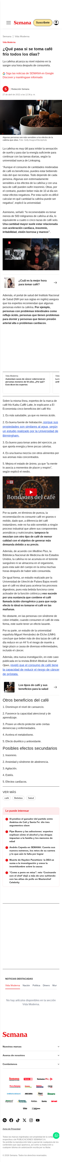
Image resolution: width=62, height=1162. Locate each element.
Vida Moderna (22, 36)
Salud (31, 798)
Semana (7, 36)
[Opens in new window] (11, 1120)
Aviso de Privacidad (15, 1129)
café (6, 798)
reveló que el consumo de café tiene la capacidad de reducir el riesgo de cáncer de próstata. (31, 670)
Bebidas (18, 798)
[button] (31, 492)
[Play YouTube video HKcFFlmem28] (31, 492)
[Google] (5, 1120)
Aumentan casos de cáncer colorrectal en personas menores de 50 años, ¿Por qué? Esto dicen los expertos (25, 382)
